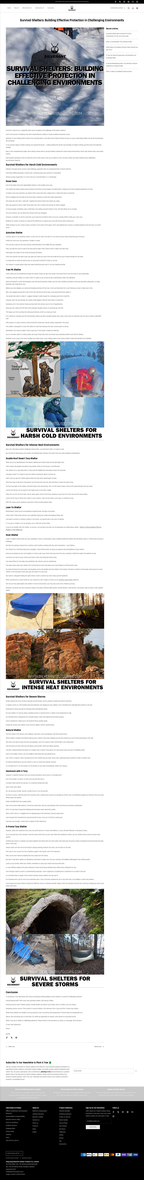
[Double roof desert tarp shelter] (55, 691)
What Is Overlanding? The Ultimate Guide (119, 42)
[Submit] (136, 1071)
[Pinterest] (128, 2)
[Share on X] (11, 1038)
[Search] (128, 8)
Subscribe (92, 1127)
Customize (51, 8)
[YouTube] (133, 2)
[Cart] (137, 8)
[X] (120, 2)
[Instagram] (124, 2)
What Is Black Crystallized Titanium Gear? (119, 71)
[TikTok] (137, 2)
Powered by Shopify (26, 1158)
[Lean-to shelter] (55, 987)
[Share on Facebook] (7, 1038)
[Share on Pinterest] (16, 1038)
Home (9, 8)
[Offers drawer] (133, 8)
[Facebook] (115, 2)
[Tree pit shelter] (55, 439)
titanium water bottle (65, 580)
